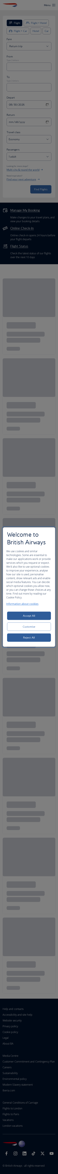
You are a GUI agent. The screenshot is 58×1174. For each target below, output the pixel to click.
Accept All (29, 615)
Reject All (29, 637)
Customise (29, 626)
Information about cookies (22, 604)
